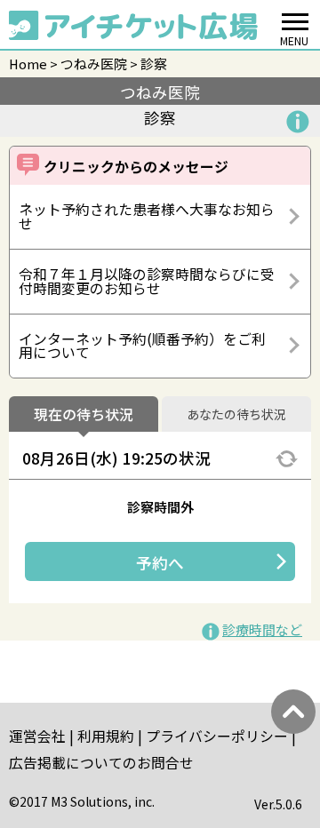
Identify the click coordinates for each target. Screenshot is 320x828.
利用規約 (105, 736)
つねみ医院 (93, 63)
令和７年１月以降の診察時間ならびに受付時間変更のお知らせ (147, 281)
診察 (153, 63)
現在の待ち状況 (83, 415)
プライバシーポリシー (217, 736)
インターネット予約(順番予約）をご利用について (142, 346)
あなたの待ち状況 (236, 415)
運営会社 (37, 736)
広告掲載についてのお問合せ (101, 762)
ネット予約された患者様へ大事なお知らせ (147, 216)
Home (28, 63)
